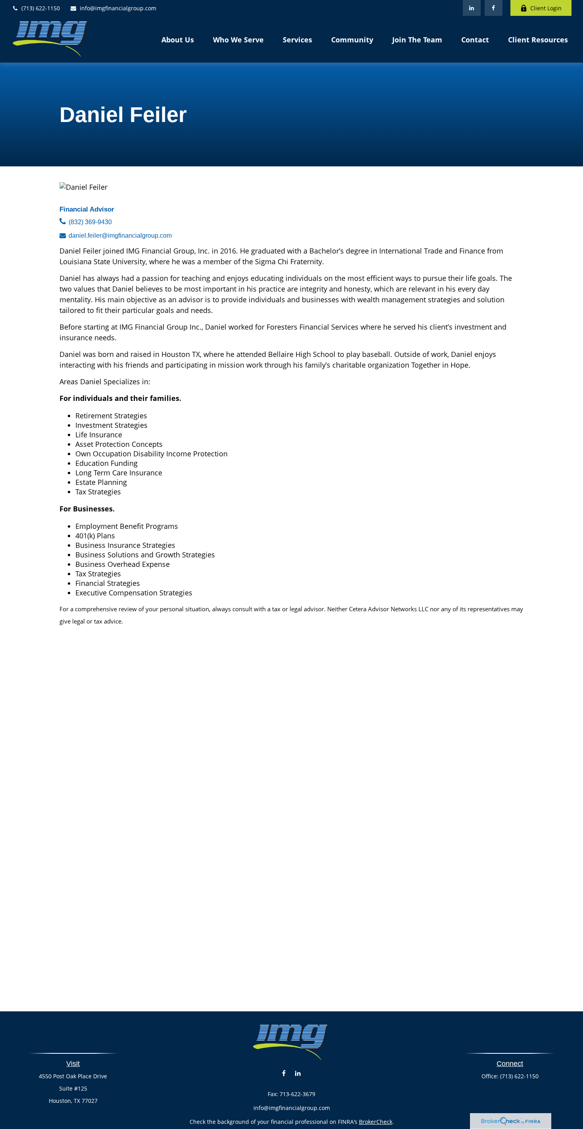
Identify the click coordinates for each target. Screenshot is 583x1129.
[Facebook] (493, 8)
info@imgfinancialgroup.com (118, 8)
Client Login (546, 8)
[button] (178, 39)
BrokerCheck (375, 1121)
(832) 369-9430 (90, 222)
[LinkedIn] (472, 8)
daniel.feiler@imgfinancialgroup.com (120, 235)
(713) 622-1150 (40, 8)
